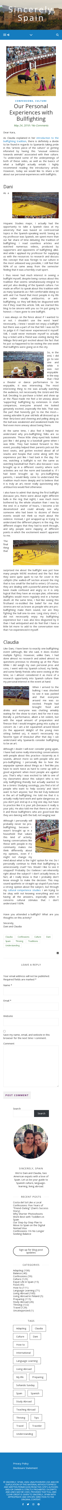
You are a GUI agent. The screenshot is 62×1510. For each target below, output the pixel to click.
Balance (17, 1273)
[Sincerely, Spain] (31, 15)
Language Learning (24, 1290)
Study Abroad (20, 1301)
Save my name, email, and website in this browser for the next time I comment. (26, 1036)
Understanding (12, 945)
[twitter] (28, 1504)
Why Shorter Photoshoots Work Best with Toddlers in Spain (28, 1216)
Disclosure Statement (25, 1468)
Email (7, 1000)
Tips (36, 1417)
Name (7, 985)
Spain (8, 941)
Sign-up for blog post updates (31, 1251)
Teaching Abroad (25, 1409)
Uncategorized (21, 1310)
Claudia (9, 936)
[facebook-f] (23, 1504)
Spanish (35, 1393)
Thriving (19, 941)
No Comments (40, 125)
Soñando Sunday (25, 1385)
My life (20, 1377)
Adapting (18, 1270)
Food (16, 1284)
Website (8, 1016)
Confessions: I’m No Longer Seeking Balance (28, 1232)
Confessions (24, 101)
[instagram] (33, 1504)
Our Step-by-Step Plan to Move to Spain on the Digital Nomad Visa (29, 1225)
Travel (16, 1307)
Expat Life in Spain (23, 1281)
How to (17, 1287)
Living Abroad (20, 1293)
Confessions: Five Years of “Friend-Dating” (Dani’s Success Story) (30, 1208)
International (23, 1352)
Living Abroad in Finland (26, 1296)
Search (17, 1108)
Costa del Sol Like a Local (27, 1202)
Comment (8, 1043)
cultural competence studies (24, 890)
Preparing (18, 1299)
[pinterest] (39, 1504)
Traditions (33, 941)
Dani (48, 936)
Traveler (37, 1425)
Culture (41, 101)
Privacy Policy (21, 1463)
